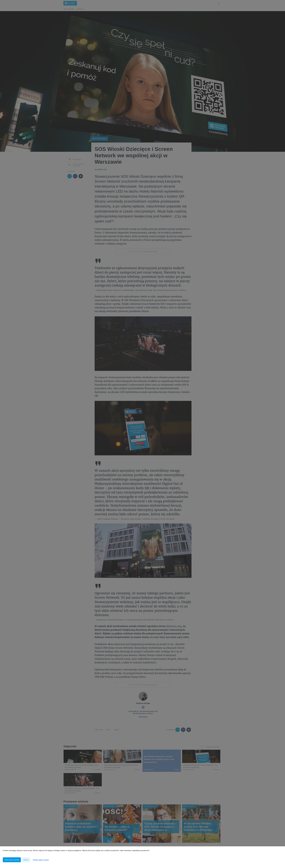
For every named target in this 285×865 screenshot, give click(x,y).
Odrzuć (26, 860)
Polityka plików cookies (41, 860)
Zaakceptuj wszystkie (11, 860)
